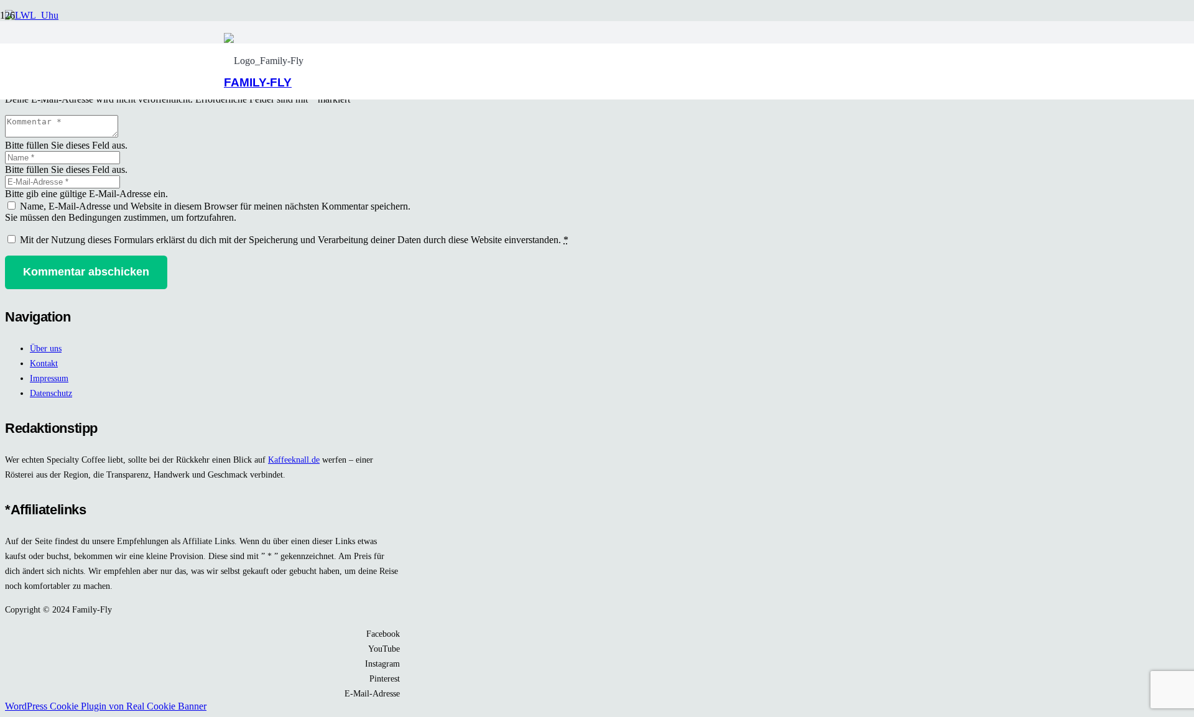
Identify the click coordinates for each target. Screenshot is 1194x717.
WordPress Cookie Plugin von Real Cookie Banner (105, 706)
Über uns (46, 348)
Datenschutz (51, 393)
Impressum (49, 378)
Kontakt (44, 363)
